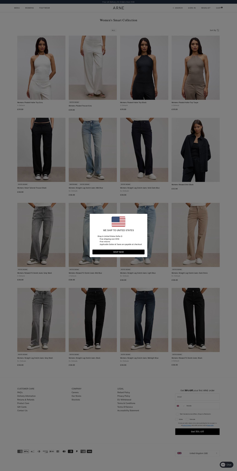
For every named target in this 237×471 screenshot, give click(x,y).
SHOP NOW (118, 252)
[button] (142, 252)
